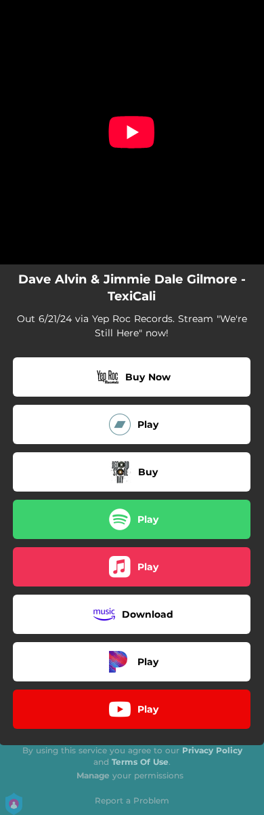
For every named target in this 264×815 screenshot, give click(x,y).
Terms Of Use (140, 762)
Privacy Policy (212, 750)
